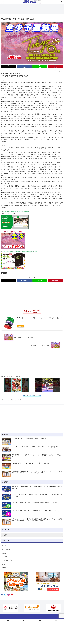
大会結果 (5, 273)
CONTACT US (52, 618)
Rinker (23, 321)
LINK (11, 618)
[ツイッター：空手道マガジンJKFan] (5, 594)
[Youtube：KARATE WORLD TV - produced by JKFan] (12, 594)
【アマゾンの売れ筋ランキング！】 (32, 396)
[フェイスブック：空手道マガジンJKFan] (2, 594)
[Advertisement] (32, 8)
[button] (3, 385)
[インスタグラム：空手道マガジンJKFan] (8, 595)
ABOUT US (32, 618)
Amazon (20, 326)
